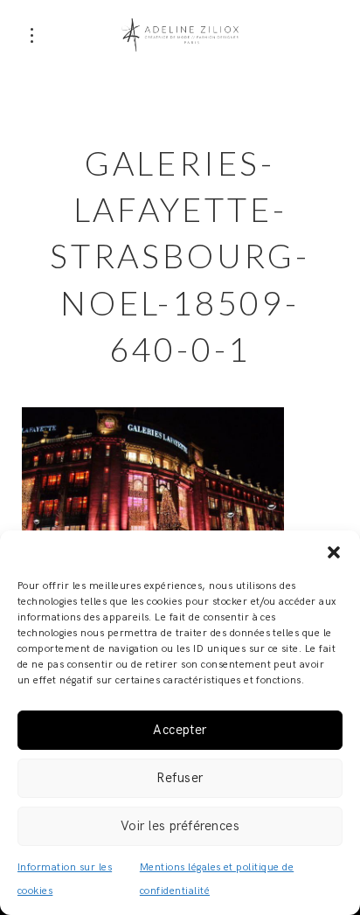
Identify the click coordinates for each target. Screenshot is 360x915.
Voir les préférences (180, 826)
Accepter (180, 730)
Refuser (179, 778)
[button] (334, 552)
